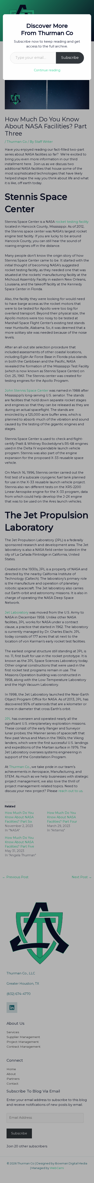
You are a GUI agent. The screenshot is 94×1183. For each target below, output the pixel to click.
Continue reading (47, 70)
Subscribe (70, 58)
